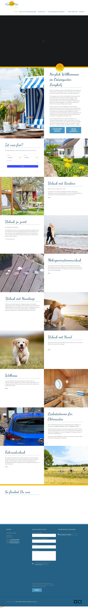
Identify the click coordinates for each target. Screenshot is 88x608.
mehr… (6, 388)
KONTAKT (19, 601)
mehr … (49, 197)
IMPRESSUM (24, 601)
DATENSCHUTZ (29, 601)
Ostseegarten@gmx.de (14, 542)
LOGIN (35, 601)
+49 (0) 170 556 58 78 (14, 541)
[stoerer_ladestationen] (60, 63)
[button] (3, 605)
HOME (16, 601)
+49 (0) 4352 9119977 (14, 539)
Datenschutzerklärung (38, 564)
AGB (33, 601)
